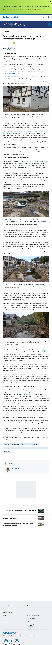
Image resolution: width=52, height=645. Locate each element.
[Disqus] (26, 550)
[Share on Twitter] (11, 48)
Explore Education (7, 612)
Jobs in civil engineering (33, 615)
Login (43, 17)
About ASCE (6, 622)
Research (7, 451)
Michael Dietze (38, 161)
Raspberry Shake (28, 394)
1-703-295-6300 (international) (24, 635)
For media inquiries (31, 618)
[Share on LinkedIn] (15, 48)
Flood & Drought (32, 444)
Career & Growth (7, 605)
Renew (29, 612)
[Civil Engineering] (18, 24)
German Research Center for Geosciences (19, 165)
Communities (6, 619)
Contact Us (36, 635)
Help (28, 621)
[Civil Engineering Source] (7, 24)
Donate (29, 605)
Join (28, 609)
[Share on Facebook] (8, 48)
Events (4, 615)
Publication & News (8, 609)
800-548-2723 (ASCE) (8, 635)
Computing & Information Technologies (34, 448)
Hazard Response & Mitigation (13, 444)
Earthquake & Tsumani (11, 448)
